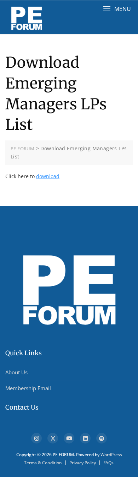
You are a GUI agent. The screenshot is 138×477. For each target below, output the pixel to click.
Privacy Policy (82, 463)
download (47, 176)
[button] (117, 9)
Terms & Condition (43, 463)
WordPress (111, 455)
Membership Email (28, 388)
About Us (16, 372)
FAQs (108, 463)
